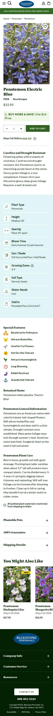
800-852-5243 (26, 699)
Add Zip (27, 138)
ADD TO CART (38, 128)
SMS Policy (26, 712)
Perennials (17, 18)
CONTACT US (26, 692)
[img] (32, 265)
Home (6, 18)
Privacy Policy (40, 712)
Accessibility (11, 712)
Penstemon (29, 18)
